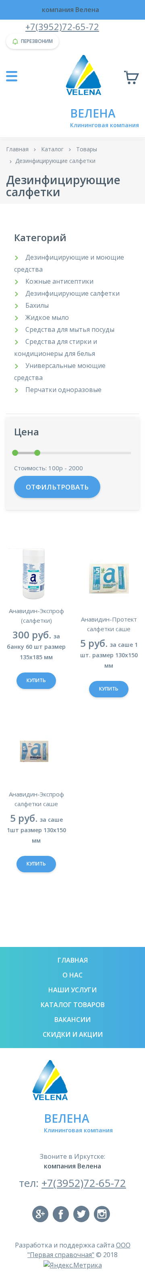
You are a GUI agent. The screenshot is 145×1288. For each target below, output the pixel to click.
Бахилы (37, 305)
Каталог (52, 149)
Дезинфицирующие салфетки (72, 293)
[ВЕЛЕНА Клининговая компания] (86, 74)
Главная (17, 149)
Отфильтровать (57, 487)
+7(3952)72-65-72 (62, 26)
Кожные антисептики (59, 281)
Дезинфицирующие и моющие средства (69, 263)
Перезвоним (37, 41)
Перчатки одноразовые (63, 389)
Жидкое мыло (47, 317)
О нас (72, 975)
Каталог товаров (73, 1004)
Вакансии (72, 1019)
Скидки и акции (73, 1034)
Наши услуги (72, 989)
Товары (86, 149)
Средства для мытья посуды (69, 329)
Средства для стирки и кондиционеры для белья (55, 347)
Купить (36, 680)
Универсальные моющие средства (60, 371)
